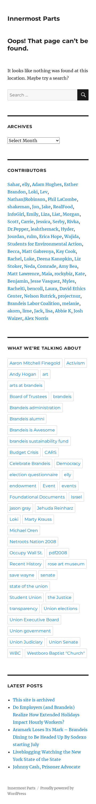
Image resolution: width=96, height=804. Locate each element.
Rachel (14, 258)
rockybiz (63, 273)
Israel (76, 497)
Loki (33, 191)
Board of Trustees (28, 396)
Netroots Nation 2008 (33, 541)
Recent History (26, 563)
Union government (30, 630)
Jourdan (15, 236)
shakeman (18, 206)
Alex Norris (36, 318)
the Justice (59, 597)
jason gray (20, 508)
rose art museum (66, 563)
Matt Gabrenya (38, 251)
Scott (13, 221)
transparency (24, 608)
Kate (80, 273)
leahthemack (44, 229)
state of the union (29, 586)
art (45, 374)
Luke (29, 258)
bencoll (35, 288)
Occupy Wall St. (26, 552)
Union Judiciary (26, 642)
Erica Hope (50, 236)
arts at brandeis (26, 385)
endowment (23, 485)
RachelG (16, 288)
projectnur (69, 296)
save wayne (22, 575)
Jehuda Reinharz (55, 508)
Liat (56, 214)
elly (26, 184)
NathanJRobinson (26, 199)
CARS (51, 452)
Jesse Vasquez (45, 281)
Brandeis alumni (27, 418)
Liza (45, 214)
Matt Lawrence (23, 273)
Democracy (68, 463)
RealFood (63, 206)
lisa (49, 311)
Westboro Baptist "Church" (56, 653)
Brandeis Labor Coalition (33, 303)
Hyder (67, 229)
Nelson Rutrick (39, 296)
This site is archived (34, 700)
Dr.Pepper (17, 229)
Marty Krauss (38, 519)
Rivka (73, 221)
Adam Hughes (47, 184)
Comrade (46, 266)
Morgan (71, 214)
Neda (29, 266)
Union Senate (63, 642)
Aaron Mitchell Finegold (35, 363)
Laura (51, 288)
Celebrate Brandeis (30, 463)
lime (27, 311)
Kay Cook (66, 251)
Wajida (71, 236)
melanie (70, 303)
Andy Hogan (23, 374)
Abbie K (63, 311)
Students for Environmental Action (44, 244)
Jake (46, 206)
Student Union (26, 597)
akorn (13, 311)
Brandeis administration (35, 407)
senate (48, 575)
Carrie (27, 221)
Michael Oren (24, 530)
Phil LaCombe (62, 199)
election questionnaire (34, 474)
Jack (38, 311)
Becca (13, 251)
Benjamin (17, 281)
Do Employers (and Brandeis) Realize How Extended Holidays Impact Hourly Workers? (46, 715)
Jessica (43, 221)
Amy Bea (68, 266)
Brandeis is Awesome (32, 430)
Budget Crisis (24, 452)
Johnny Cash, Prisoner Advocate (46, 766)
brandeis (62, 396)
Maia (47, 273)
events (69, 485)
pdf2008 (58, 552)
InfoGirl (15, 214)
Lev (43, 191)
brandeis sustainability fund (39, 441)
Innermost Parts (33, 18)
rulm (32, 236)
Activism (75, 363)
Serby (59, 221)
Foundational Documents (37, 497)
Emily (32, 214)
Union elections (60, 608)
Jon (35, 206)
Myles (68, 281)
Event (49, 485)
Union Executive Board (34, 619)
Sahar (13, 184)
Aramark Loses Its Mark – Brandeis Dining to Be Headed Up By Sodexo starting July (50, 737)
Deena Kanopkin (54, 258)
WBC (15, 653)
